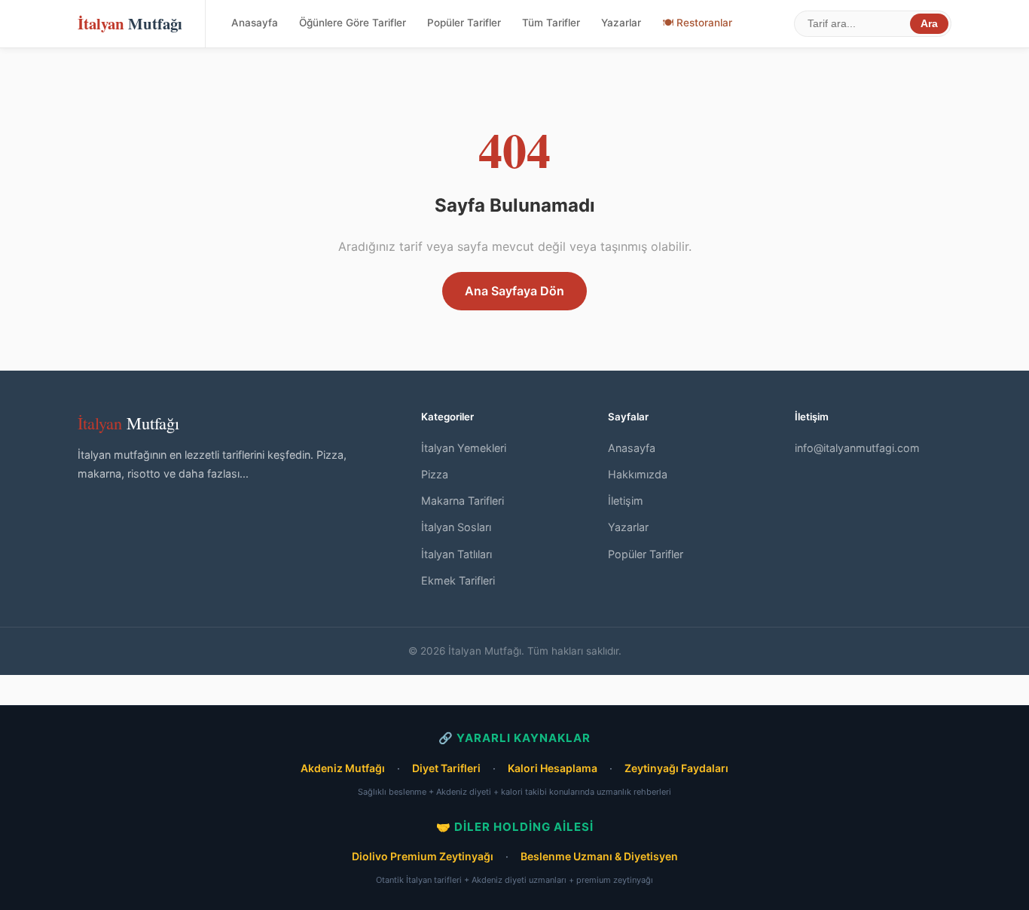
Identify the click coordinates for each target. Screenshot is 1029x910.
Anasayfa (254, 23)
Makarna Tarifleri (462, 500)
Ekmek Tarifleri (458, 580)
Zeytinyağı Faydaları (676, 768)
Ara (929, 23)
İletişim (625, 500)
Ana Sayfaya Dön (514, 290)
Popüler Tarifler (464, 23)
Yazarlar (621, 23)
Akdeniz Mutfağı (343, 768)
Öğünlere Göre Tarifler (352, 23)
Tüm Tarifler (551, 23)
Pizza (434, 474)
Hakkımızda (637, 474)
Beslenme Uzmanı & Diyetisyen (599, 856)
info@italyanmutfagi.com (857, 447)
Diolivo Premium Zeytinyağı (422, 856)
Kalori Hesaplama (552, 768)
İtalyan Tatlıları (456, 554)
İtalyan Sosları (456, 527)
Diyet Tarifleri (446, 768)
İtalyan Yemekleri (463, 447)
